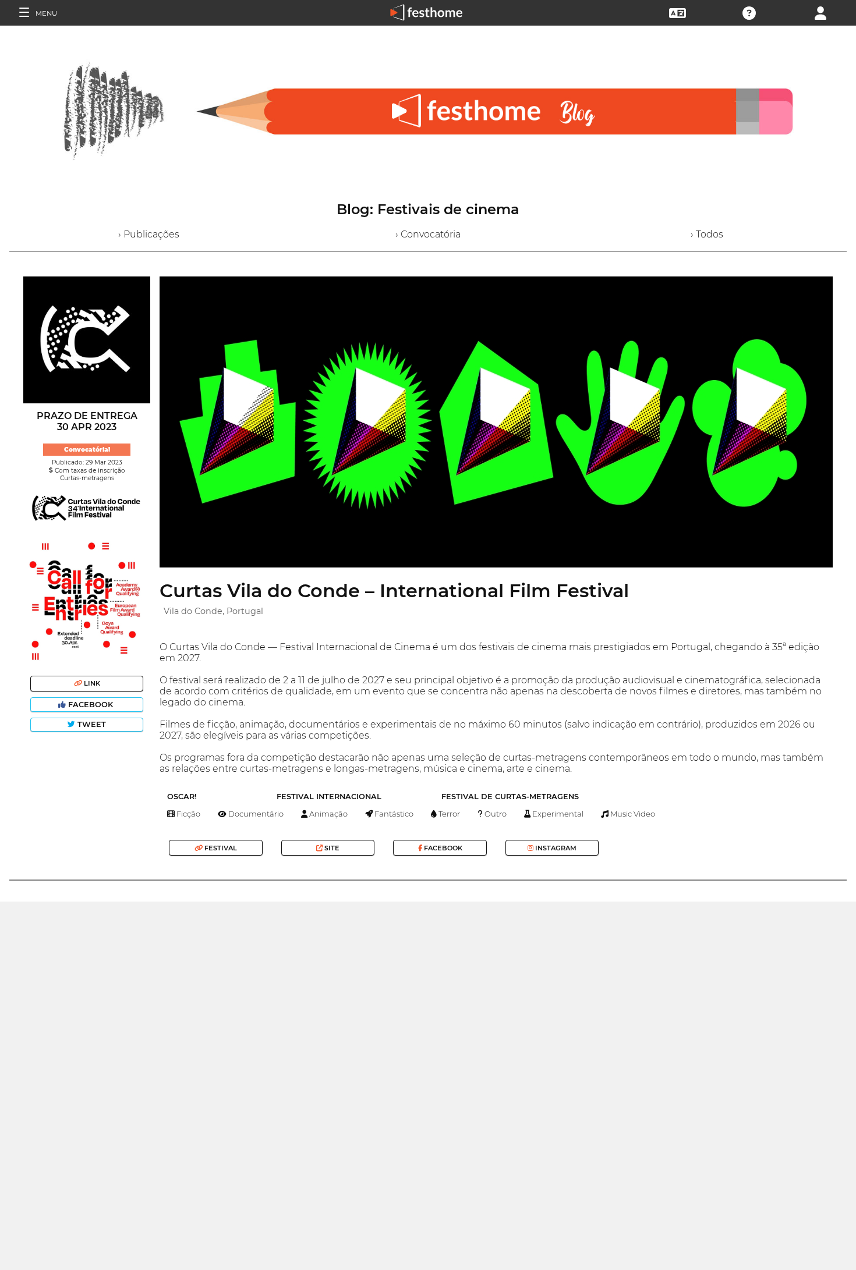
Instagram (554, 848)
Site (331, 848)
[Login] (820, 12)
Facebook (90, 704)
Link (91, 683)
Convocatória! (87, 449)
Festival (220, 848)
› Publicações (148, 234)
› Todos (707, 234)
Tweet (90, 724)
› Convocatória (428, 234)
